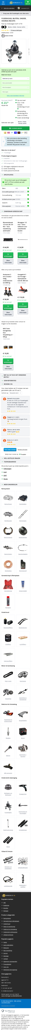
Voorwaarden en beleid (8, 1006)
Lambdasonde (8, 886)
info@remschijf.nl (8, 991)
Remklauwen (8, 521)
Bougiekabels (23, 720)
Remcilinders (8, 554)
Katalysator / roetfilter (23, 886)
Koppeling (8, 699)
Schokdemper (23, 830)
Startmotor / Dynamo (22, 755)
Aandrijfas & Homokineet (22, 698)
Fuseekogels (8, 812)
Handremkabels (22, 554)
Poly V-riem (8, 681)
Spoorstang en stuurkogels (23, 812)
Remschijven (8, 504)
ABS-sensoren (8, 773)
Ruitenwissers (23, 628)
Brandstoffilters (8, 628)
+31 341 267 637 (7, 988)
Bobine (8, 755)
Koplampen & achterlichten (8, 720)
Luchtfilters (23, 644)
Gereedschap (8, 591)
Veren (8, 847)
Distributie (23, 681)
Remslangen (22, 521)
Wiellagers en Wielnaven (8, 794)
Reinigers (8, 607)
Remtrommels (23, 537)
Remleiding (8, 571)
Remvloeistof (23, 571)
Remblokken (22, 504)
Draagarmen (23, 794)
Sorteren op (4, 393)
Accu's (23, 738)
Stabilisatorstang (8, 830)
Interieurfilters (8, 661)
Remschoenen (8, 537)
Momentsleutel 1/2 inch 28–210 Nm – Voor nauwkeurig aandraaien (8, 227)
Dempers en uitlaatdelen (8, 867)
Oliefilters (8, 644)
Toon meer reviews (10, 449)
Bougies (8, 738)
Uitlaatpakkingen (23, 867)
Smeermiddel (23, 591)
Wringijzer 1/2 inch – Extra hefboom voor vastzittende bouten (22, 227)
